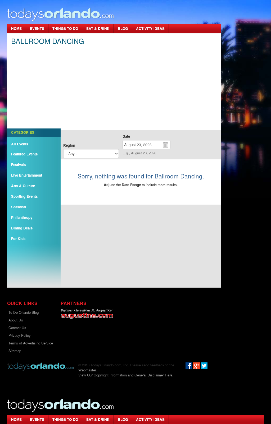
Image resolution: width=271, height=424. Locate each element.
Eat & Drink (98, 28)
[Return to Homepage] (40, 365)
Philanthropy (21, 217)
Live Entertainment (26, 175)
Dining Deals (22, 228)
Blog (123, 28)
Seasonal (18, 206)
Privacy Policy (19, 335)
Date (126, 136)
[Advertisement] (114, 93)
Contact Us (17, 327)
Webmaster (87, 369)
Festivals (18, 164)
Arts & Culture (23, 185)
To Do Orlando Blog (23, 312)
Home (16, 28)
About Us (15, 319)
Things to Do (65, 28)
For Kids (18, 238)
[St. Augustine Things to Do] (87, 313)
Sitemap (14, 350)
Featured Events (24, 153)
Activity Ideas (150, 28)
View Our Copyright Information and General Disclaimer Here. (125, 374)
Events (37, 28)
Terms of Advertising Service (30, 342)
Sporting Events (24, 196)
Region (69, 145)
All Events (19, 143)
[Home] (60, 14)
